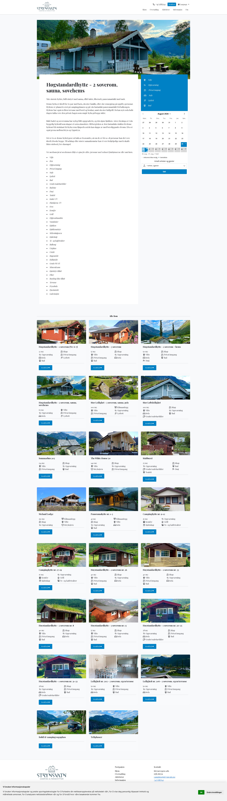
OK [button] (201, 792)
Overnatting (154, 10)
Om (187, 10)
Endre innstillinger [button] (214, 792)
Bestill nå (172, 4)
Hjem (144, 10)
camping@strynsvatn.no (164, 777)
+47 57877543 (159, 780)
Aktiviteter (166, 10)
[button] (183, 4)
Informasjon (177, 10)
